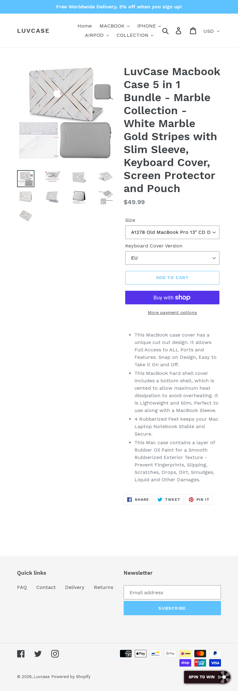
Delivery (75, 587)
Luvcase (33, 30)
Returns (103, 587)
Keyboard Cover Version (154, 246)
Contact (46, 587)
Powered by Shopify (70, 676)
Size (130, 220)
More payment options (172, 312)
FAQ (22, 587)
